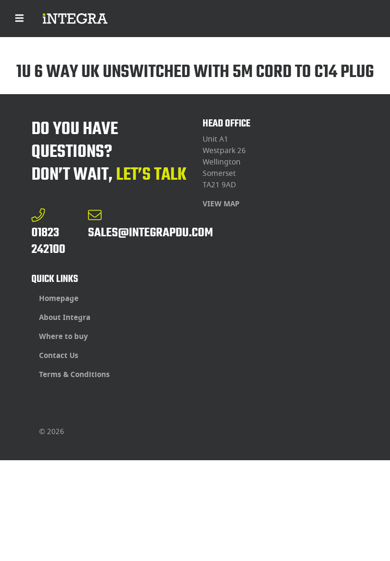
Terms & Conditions (74, 374)
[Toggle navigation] (19, 18)
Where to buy (63, 336)
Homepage (58, 298)
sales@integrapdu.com (150, 232)
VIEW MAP (221, 204)
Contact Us (58, 355)
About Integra (64, 317)
